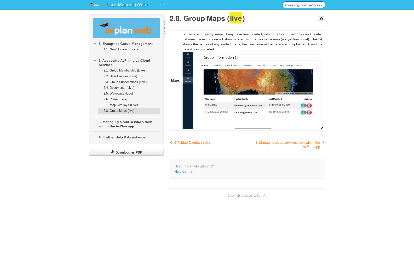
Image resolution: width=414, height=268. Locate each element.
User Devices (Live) (120, 76)
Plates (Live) (115, 99)
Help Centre (183, 171)
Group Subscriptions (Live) (125, 82)
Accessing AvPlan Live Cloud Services (124, 63)
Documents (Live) (119, 87)
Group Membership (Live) (124, 70)
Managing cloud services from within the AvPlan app (125, 124)
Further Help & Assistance (122, 137)
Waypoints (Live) (118, 93)
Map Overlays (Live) (121, 105)
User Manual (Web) (127, 4)
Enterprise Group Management (126, 44)
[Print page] (321, 18)
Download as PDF (128, 152)
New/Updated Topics (121, 49)
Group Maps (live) (119, 111)
